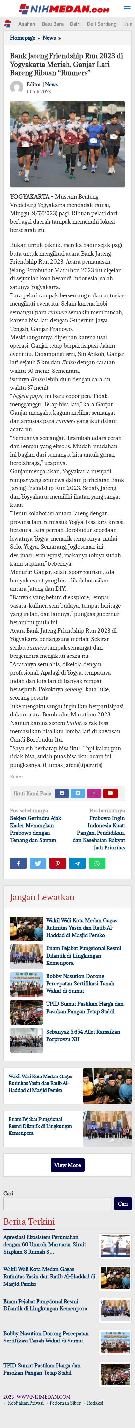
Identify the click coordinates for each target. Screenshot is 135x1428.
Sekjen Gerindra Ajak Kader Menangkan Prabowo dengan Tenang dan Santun (35, 825)
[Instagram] (94, 793)
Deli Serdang (102, 24)
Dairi (75, 24)
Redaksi (95, 1403)
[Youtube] (110, 793)
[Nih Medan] (64, 8)
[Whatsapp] (97, 863)
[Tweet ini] (38, 863)
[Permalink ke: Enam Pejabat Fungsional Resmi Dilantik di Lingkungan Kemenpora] (26, 956)
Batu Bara (53, 24)
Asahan (26, 24)
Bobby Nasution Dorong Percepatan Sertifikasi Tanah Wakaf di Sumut (80, 983)
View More (67, 1165)
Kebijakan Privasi (26, 1403)
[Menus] (127, 8)
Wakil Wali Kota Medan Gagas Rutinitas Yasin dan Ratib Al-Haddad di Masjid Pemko (81, 927)
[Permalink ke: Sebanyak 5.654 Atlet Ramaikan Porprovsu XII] (26, 1040)
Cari (8, 1193)
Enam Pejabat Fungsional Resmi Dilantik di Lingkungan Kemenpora (83, 955)
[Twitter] (78, 793)
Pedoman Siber (65, 1403)
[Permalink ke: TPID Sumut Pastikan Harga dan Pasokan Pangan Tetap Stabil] (26, 1012)
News (51, 84)
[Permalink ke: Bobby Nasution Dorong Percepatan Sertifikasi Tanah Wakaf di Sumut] (26, 984)
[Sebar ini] (18, 863)
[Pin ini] (57, 863)
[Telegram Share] (77, 863)
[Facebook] (62, 793)
